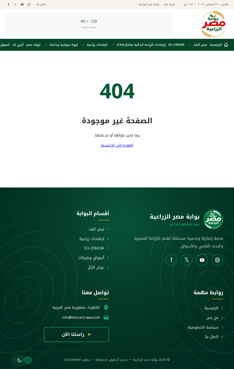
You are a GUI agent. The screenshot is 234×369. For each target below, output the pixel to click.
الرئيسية (211, 308)
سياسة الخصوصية (203, 327)
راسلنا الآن (76, 334)
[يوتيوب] (22, 4)
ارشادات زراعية (97, 45)
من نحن (212, 317)
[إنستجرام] (29, 4)
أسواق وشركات (91, 257)
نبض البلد (200, 45)
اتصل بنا (41, 4)
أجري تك (18, 45)
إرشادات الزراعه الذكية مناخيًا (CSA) (141, 45)
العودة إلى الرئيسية (117, 145)
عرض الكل (96, 267)
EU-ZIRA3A (176, 45)
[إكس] (15, 4)
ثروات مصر (33, 45)
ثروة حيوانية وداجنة (64, 45)
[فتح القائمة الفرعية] (190, 45)
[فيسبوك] (8, 4)
